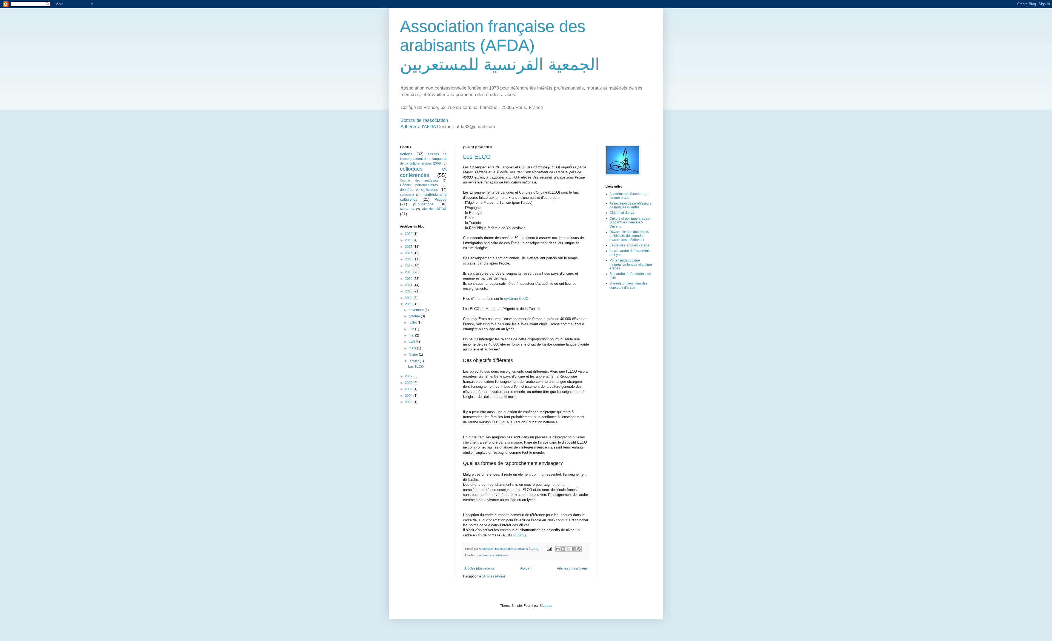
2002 (409, 402)
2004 (409, 396)
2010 (409, 291)
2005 (409, 389)
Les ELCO (477, 156)
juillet (413, 322)
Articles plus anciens (572, 568)
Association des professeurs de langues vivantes (630, 205)
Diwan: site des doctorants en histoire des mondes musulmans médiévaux (629, 236)
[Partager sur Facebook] (573, 549)
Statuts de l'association (424, 120)
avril (412, 342)
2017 (409, 247)
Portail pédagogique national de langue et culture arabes (631, 264)
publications (423, 204)
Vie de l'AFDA (434, 209)
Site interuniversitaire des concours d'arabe (628, 285)
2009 (409, 298)
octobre (415, 316)
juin (412, 329)
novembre (417, 310)
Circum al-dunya (622, 213)
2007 (409, 376)
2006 (409, 383)
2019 (409, 234)
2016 (409, 253)
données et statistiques (493, 555)
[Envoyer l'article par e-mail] (549, 548)
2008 (409, 304)
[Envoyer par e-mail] (558, 549)
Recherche (407, 209)
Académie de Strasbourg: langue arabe (628, 196)
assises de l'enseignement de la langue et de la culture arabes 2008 (423, 158)
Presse (440, 199)
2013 (409, 272)
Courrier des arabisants (419, 180)
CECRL (519, 535)
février (414, 355)
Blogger (545, 606)
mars (413, 348)
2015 (409, 259)
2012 (409, 279)
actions (406, 154)
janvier (414, 361)
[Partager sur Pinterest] (579, 549)
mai (412, 335)
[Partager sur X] (568, 549)
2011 (409, 285)
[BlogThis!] (563, 549)
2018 (409, 240)
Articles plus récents (479, 568)
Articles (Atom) (494, 576)
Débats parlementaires (419, 185)
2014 (409, 266)
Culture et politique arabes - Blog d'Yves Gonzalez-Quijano (630, 222)
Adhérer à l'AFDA (418, 126)
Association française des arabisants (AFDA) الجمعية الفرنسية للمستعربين (500, 45)
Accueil (525, 568)
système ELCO (516, 299)
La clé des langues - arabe (629, 245)
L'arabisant (407, 194)
